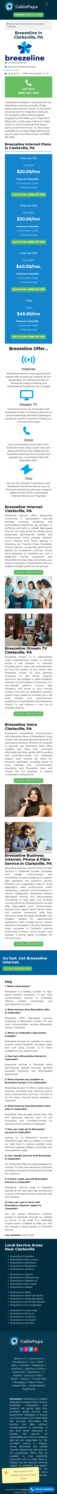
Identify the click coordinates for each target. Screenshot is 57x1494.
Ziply (14, 1365)
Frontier (24, 1365)
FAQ (24, 1492)
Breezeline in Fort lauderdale (25, 1305)
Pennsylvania (37, 24)
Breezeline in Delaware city (24, 1277)
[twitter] (31, 1349)
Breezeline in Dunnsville (23, 1320)
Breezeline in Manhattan (23, 1262)
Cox (32, 1362)
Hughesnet (28, 1389)
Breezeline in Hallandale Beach (26, 1298)
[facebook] (21, 1349)
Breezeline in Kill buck (22, 1313)
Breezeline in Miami (20, 1292)
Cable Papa (14, 24)
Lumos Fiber (39, 1378)
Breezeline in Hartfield (22, 1323)
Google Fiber (19, 1385)
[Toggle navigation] (46, 4)
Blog (30, 1492)
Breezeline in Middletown (24, 1280)
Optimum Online (35, 1368)
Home (17, 1492)
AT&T (40, 1362)
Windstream (19, 1362)
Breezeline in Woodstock (23, 1266)
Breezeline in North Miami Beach (27, 1302)
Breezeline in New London (24, 1259)
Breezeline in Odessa (21, 1287)
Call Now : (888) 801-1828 (28, 572)
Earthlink (16, 1368)
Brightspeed (37, 1385)
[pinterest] (36, 1349)
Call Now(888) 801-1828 (28, 90)
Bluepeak (19, 1382)
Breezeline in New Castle (23, 1284)
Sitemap (39, 1492)
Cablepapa (25, 1489)
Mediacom (38, 1365)
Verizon (24, 1378)
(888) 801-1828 (12, 70)
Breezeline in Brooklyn (22, 1256)
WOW (13, 1378)
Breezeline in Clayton (21, 1274)
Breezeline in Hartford (22, 1269)
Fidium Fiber (35, 1382)
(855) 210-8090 (28, 14)
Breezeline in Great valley (24, 1310)
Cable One (18, 1372)
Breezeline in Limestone (23, 1316)
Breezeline (25, 24)
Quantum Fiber (33, 1375)
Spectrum (20, 1358)
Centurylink (35, 1358)
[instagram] (26, 1349)
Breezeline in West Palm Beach (26, 1295)
